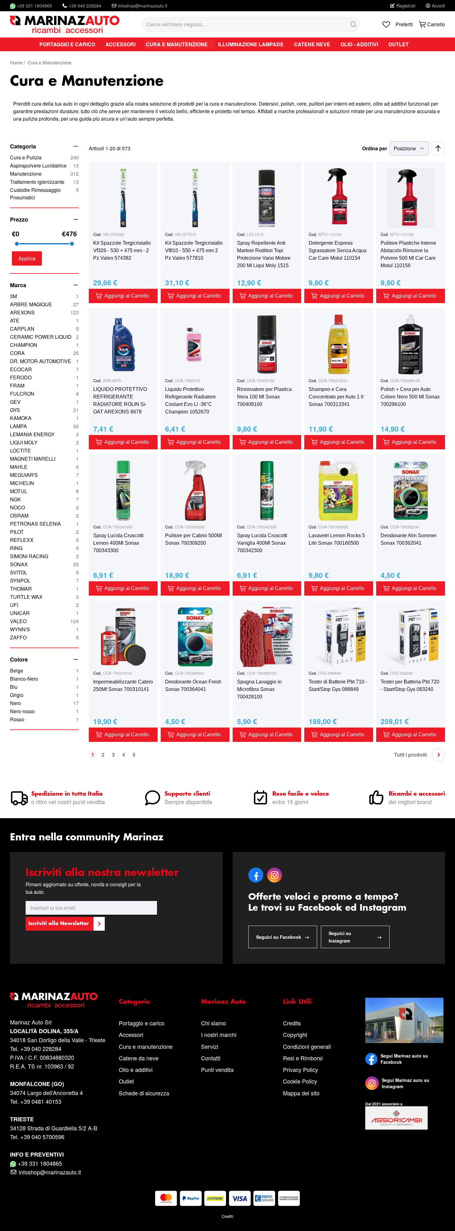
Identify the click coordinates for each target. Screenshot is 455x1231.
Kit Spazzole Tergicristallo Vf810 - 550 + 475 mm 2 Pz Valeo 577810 (194, 250)
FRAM (44, 385)
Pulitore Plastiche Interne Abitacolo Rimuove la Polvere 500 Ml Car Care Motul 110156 (408, 254)
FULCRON (44, 393)
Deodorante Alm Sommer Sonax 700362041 (409, 539)
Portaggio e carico (141, 1023)
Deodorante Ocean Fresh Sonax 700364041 (193, 685)
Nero (44, 703)
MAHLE (44, 466)
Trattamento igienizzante (44, 181)
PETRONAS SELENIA (44, 523)
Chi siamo (213, 1023)
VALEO (44, 621)
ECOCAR (44, 369)
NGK (44, 499)
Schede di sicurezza (144, 1093)
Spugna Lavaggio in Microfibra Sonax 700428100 (259, 689)
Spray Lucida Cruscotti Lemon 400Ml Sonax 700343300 (118, 543)
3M (44, 296)
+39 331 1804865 (34, 6)
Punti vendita (217, 1069)
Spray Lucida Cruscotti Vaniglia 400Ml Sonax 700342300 (262, 543)
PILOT (44, 531)
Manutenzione (44, 173)
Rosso (44, 719)
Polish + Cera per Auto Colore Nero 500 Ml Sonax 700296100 (410, 397)
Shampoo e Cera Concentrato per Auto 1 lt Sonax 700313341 (336, 397)
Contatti (210, 1058)
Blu (44, 686)
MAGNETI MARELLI (44, 458)
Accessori (131, 1034)
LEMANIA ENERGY (44, 434)
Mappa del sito (301, 1093)
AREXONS (44, 312)
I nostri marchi (218, 1034)
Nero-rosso (44, 711)
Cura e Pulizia (44, 157)
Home (16, 62)
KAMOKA (44, 418)
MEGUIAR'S (44, 474)
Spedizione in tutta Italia (67, 794)
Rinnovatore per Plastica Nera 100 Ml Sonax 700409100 (264, 397)
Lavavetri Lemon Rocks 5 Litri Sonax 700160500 (337, 539)
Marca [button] (18, 285)
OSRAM (44, 515)
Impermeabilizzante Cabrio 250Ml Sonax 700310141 (123, 685)
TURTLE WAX (44, 596)
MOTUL (44, 491)
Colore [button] (19, 659)
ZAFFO (44, 637)
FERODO (44, 377)
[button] (27, 258)
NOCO (44, 507)
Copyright (295, 1034)
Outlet (126, 1081)
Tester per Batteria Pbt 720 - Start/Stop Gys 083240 (410, 685)
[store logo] (64, 24)
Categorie (134, 1001)
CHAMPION (44, 344)
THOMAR (44, 588)
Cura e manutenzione (146, 1046)
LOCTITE (44, 450)
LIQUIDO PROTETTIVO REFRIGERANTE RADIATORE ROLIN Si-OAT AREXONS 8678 (120, 400)
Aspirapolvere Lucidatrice (44, 165)
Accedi (438, 6)
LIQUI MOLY (44, 442)
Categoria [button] (23, 146)
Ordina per (374, 148)
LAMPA (44, 426)
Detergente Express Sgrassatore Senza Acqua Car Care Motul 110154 (338, 250)
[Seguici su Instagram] (372, 1083)
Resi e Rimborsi (303, 1058)
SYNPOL (44, 580)
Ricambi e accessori (417, 794)
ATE (44, 320)
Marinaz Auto (223, 1001)
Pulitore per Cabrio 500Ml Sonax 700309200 (193, 539)
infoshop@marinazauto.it (142, 6)
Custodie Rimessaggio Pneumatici (44, 193)
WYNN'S (44, 629)
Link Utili (297, 1001)
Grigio (44, 694)
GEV (44, 401)
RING (44, 548)
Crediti (227, 1216)
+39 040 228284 (85, 6)
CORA (44, 353)
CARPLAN (44, 328)
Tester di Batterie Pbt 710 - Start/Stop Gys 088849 (338, 685)
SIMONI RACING (44, 556)
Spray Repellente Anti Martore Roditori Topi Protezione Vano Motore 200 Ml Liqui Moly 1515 (264, 254)
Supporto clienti (187, 794)
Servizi (209, 1046)
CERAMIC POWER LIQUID (44, 336)
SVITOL (44, 572)
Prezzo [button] (19, 219)
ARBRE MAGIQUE (44, 304)
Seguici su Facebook (282, 936)
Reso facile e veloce (300, 794)
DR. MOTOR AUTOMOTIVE (44, 361)
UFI (44, 604)
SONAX (44, 564)
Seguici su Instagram (355, 937)
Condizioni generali (307, 1046)
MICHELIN (44, 483)
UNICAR (44, 613)
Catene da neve (139, 1058)
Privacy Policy (300, 1069)
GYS (44, 409)
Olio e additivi (136, 1069)
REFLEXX (44, 539)
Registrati (406, 6)
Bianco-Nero (44, 678)
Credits (292, 1023)
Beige (44, 670)
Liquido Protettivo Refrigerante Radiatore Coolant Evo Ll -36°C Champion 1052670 (190, 400)
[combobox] (251, 24)
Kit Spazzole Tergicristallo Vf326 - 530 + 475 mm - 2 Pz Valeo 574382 (122, 250)
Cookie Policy (300, 1081)
